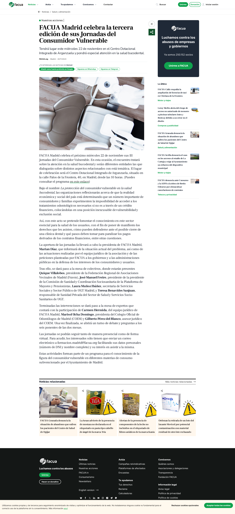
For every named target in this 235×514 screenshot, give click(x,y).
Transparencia (165, 472)
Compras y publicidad (168, 125)
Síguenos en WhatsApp (86, 69)
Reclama (123, 489)
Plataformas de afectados (132, 468)
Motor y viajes (164, 100)
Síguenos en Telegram (109, 69)
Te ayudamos (67, 4)
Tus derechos (125, 484)
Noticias (32, 4)
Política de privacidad (169, 493)
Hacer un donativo (50, 482)
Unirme (183, 4)
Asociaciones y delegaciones (173, 468)
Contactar (108, 4)
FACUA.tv (84, 472)
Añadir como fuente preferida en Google (57, 69)
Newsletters (85, 481)
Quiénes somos (166, 464)
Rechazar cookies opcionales (185, 505)
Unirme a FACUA (178, 65)
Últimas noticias (87, 464)
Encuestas (124, 472)
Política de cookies (168, 497)
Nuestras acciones (88, 468)
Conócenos (88, 4)
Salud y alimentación (167, 147)
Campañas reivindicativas (132, 464)
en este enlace (79, 181)
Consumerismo (86, 477)
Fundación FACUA (167, 477)
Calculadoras (125, 493)
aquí (66, 508)
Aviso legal (163, 489)
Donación (195, 4)
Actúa (48, 4)
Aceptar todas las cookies (219, 505)
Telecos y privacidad (167, 194)
